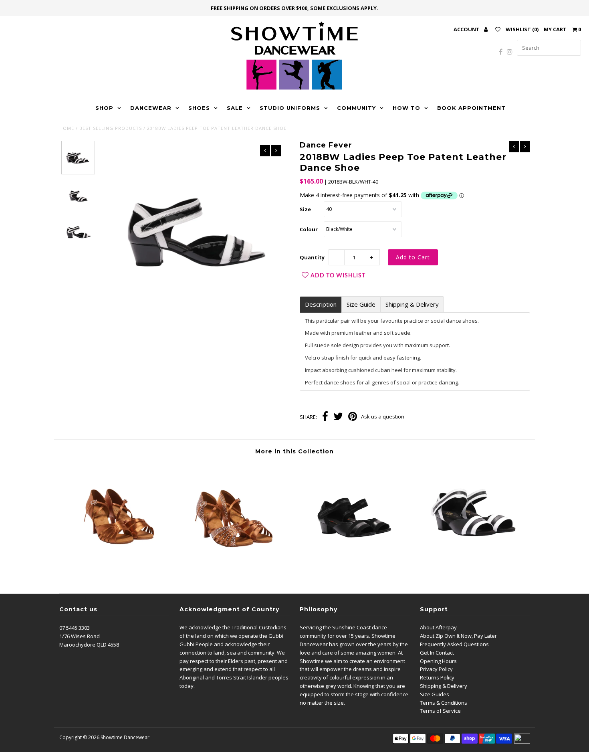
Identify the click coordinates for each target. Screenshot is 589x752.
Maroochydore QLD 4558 (89, 644)
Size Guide (361, 304)
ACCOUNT (467, 29)
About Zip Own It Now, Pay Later (458, 635)
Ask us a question (382, 416)
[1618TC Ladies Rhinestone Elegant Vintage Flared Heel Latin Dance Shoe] (235, 569)
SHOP (104, 108)
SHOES (199, 108)
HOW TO (406, 108)
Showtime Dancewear (125, 737)
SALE (235, 108)
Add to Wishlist (338, 276)
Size (305, 209)
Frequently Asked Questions (454, 644)
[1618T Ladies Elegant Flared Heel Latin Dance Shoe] (118, 569)
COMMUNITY (356, 108)
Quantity (312, 257)
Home (66, 128)
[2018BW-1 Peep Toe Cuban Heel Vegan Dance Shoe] (471, 569)
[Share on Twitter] (338, 417)
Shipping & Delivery (412, 304)
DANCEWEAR (150, 108)
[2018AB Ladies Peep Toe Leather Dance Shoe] (353, 569)
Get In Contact (437, 652)
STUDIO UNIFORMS (290, 108)
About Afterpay (438, 627)
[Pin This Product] (352, 417)
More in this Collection (294, 451)
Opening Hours (438, 661)
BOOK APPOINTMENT (471, 108)
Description (321, 304)
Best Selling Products (110, 128)
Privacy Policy (436, 669)
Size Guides (434, 694)
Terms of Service (440, 710)
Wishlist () (522, 29)
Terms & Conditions (443, 702)
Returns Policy (437, 677)
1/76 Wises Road (79, 636)
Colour (309, 229)
